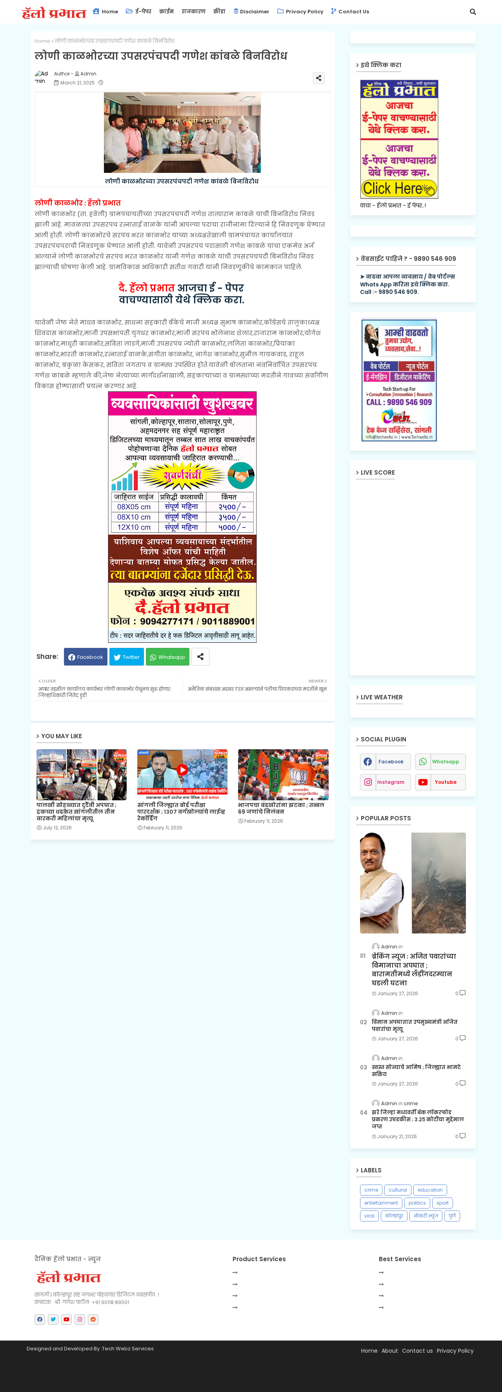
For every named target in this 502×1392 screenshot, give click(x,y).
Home (109, 11)
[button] (473, 12)
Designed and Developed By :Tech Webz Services (90, 1348)
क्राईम (166, 11)
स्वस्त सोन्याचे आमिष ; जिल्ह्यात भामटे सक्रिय (416, 1071)
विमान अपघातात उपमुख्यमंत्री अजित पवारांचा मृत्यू (415, 1026)
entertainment (381, 1202)
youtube (446, 782)
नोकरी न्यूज (426, 1215)
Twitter (131, 657)
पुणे (452, 1215)
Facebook (90, 657)
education (430, 1190)
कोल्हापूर (394, 1215)
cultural (398, 1190)
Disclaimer (254, 11)
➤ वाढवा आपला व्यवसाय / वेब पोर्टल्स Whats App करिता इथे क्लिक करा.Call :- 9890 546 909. (407, 284)
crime (371, 1190)
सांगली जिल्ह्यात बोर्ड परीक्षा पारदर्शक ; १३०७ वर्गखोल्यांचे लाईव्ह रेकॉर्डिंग (181, 812)
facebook (391, 761)
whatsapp (445, 761)
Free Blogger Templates (215, 1382)
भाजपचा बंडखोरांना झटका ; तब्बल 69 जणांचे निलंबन (281, 808)
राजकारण (194, 11)
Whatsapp (171, 657)
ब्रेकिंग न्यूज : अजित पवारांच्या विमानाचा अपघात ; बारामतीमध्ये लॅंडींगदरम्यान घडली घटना (414, 969)
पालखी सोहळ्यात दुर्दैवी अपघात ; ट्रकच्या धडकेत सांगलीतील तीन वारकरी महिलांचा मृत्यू (76, 812)
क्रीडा (219, 11)
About (390, 1351)
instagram (390, 782)
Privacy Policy (304, 11)
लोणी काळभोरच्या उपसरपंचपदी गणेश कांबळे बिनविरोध (182, 181)
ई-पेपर (142, 11)
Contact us (353, 11)
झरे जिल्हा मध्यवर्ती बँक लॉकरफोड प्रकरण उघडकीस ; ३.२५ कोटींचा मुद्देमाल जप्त (418, 1119)
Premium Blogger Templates (99, 1382)
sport (443, 1202)
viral (369, 1215)
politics (417, 1202)
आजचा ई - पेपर (182, 288)
